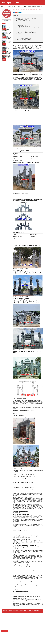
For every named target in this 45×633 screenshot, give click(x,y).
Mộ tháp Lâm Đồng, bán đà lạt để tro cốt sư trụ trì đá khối (8, 33)
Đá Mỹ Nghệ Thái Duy (10, 3)
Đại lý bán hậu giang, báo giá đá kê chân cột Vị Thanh (8, 48)
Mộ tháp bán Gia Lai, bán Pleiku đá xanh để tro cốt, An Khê (8, 26)
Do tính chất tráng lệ (16, 540)
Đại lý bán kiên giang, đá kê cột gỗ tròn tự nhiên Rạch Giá (8, 56)
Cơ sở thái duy (15, 400)
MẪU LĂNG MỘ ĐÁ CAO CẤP (6, 6)
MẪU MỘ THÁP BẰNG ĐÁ (22, 6)
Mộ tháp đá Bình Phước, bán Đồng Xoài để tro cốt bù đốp (8, 41)
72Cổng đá (14, 45)
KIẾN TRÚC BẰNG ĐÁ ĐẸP (37, 6)
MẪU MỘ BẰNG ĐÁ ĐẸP (15, 6)
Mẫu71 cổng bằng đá (20, 410)
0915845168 (8, 611)
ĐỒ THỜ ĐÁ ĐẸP (29, 6)
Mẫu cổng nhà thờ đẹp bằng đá (18, 512)
